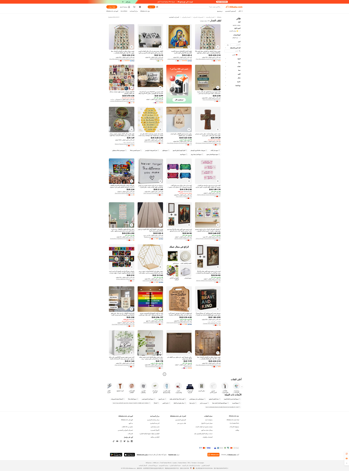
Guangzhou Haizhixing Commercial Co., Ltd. (122, 238)
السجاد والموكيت (186, 17)
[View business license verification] (191, 468)
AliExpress (149, 462)
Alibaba (219, 17)
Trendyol (193, 462)
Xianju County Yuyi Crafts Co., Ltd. (153, 141)
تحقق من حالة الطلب (127, 426)
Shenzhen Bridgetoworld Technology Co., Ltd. (121, 101)
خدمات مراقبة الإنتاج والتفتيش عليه (203, 433)
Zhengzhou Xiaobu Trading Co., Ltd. (153, 322)
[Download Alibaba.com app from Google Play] (116, 454)
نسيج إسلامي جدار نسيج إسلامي (196, 399)
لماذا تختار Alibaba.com (233, 420)
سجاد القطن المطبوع (214, 399)
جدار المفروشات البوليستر (151, 150)
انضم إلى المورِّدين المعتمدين (125, 430)
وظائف (237, 430)
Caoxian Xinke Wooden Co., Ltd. (211, 323)
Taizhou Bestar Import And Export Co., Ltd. (208, 194)
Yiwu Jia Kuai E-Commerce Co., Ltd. (153, 193)
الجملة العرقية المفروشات (117, 399)
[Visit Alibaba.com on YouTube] (117, 441)
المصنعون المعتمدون (180, 420)
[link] (346, 453)
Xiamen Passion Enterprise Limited (124, 144)
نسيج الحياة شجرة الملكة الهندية (231, 399)
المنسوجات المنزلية (198, 17)
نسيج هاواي (165, 150)
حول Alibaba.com (234, 416)
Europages (201, 462)
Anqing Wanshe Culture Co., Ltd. (125, 279)
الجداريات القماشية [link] (174, 17)
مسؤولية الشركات (234, 426)
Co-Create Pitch (234, 423)
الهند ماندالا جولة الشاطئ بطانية (177, 399)
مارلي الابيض (165, 403)
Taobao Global (182, 462)
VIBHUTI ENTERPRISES (156, 59)
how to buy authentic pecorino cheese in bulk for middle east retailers (131, 403)
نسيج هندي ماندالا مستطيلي (118, 150)
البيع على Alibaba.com (127, 420)
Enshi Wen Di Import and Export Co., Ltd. (123, 324)
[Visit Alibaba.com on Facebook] (132, 441)
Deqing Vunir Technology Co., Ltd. (153, 237)
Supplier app (172, 454)
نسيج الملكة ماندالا (132, 399)
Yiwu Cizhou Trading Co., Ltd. (184, 196)
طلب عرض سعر (181, 423)
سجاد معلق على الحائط (179, 403)
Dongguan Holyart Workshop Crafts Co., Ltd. (207, 143)
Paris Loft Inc (159, 101)
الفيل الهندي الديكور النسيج (179, 150)
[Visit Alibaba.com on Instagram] (121, 441)
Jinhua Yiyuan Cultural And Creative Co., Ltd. (207, 238)
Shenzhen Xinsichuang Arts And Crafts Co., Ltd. (179, 59)
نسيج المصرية (235, 403)
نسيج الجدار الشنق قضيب (147, 399)
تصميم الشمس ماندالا (135, 150)
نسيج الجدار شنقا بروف (196, 154)
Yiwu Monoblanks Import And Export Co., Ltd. (121, 59)
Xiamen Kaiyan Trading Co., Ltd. (183, 238)
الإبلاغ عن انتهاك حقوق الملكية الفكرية (149, 433)
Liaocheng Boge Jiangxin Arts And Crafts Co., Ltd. (179, 143)
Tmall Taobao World (165, 462)
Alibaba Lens (232, 454)
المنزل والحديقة (210, 17)
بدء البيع (131, 423)
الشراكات (130, 433)
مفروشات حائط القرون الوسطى (197, 150)
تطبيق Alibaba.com (142, 454)
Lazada (174, 462)
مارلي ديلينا (192, 403)
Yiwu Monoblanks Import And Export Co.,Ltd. (208, 59)
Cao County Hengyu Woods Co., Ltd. (153, 280)
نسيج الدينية (182, 154)
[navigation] (232, 196)
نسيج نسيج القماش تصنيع (212, 154)
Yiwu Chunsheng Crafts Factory (211, 99)
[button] (157, 7)
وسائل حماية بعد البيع (206, 430)
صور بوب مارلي (203, 403)
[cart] (134, 7)
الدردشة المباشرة (154, 423)
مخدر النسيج (161, 399)
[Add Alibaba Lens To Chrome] (213, 454)
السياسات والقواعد (207, 437)
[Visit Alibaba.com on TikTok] (114, 441)
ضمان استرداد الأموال (206, 423)
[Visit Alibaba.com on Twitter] (124, 441)
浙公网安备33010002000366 (204, 468)
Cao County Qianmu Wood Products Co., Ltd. (179, 322)
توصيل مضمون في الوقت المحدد (203, 426)
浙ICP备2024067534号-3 (221, 468)
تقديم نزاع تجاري (155, 426)
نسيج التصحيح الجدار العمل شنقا (219, 403)
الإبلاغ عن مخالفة (155, 437)
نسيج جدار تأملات (214, 150)
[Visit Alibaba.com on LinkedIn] (128, 441)
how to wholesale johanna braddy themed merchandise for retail (222, 407)
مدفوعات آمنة (208, 420)
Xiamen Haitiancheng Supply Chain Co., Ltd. (208, 280)
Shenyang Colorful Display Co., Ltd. (124, 193)
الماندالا (155, 403)
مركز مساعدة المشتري (153, 420)
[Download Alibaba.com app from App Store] (129, 454)
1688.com (156, 462)
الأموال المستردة (155, 430)
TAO (188, 462)
